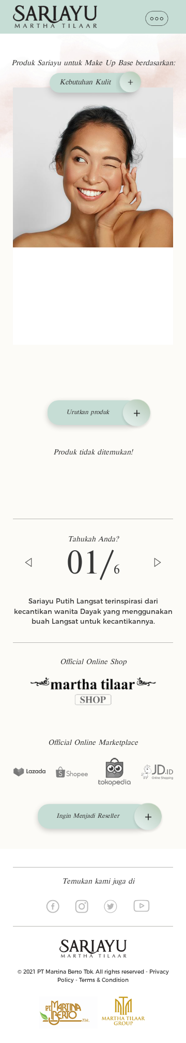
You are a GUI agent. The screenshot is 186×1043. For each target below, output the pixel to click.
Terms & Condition (104, 980)
